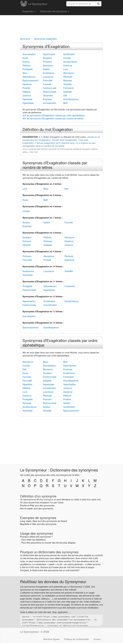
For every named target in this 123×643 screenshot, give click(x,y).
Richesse (67, 80)
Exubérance (48, 72)
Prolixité (26, 87)
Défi (65, 95)
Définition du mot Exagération (47, 129)
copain (30, 508)
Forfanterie (68, 87)
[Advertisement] (61, 26)
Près (32, 505)
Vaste (28, 521)
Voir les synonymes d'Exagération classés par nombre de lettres (52, 118)
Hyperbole (27, 99)
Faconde (47, 84)
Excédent (47, 57)
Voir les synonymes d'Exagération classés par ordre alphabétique (53, 115)
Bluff (65, 102)
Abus (24, 72)
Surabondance (70, 61)
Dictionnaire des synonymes (54, 11)
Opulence (27, 84)
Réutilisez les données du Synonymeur (53, 581)
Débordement (29, 76)
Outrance (67, 65)
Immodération (49, 102)
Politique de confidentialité (76, 639)
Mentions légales (52, 639)
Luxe (65, 69)
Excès (25, 57)
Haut (35, 521)
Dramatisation (29, 54)
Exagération (28, 11)
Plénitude (67, 76)
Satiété (46, 69)
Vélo (34, 524)
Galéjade (67, 91)
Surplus (26, 61)
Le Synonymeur (37, 4)
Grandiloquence (70, 99)
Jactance (26, 95)
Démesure (48, 65)
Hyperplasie (28, 102)
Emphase (47, 99)
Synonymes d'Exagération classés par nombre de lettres (54, 165)
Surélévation (69, 54)
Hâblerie (26, 91)
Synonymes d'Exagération (46, 46)
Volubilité (67, 84)
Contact (97, 639)
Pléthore (26, 65)
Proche (23, 505)
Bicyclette (24, 524)
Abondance (68, 72)
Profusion (47, 61)
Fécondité (47, 80)
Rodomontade (49, 91)
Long (22, 521)
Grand (64, 521)
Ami (22, 508)
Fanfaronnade (49, 87)
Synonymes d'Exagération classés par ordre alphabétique (59, 342)
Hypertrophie (49, 54)
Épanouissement (30, 80)
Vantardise (48, 95)
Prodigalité (27, 69)
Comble (67, 57)
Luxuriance (48, 76)
